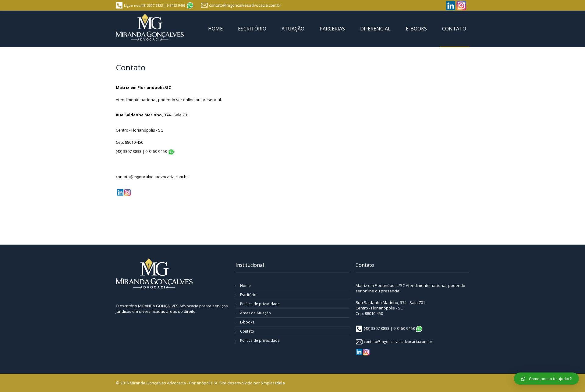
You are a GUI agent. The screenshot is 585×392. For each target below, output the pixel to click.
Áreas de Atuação (255, 313)
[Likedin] (451, 5)
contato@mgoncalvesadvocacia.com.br (245, 5)
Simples (273, 383)
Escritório (248, 294)
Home (245, 285)
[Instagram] (461, 5)
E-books (247, 322)
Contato (247, 331)
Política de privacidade (260, 303)
